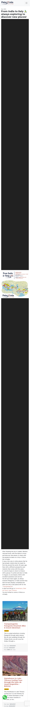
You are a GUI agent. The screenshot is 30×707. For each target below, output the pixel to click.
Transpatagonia (7, 586)
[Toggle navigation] (26, 3)
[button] (3, 284)
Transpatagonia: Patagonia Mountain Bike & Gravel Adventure (15, 626)
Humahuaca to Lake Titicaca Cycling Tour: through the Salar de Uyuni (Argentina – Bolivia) (13, 682)
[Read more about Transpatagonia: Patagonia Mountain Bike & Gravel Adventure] (15, 611)
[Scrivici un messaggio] (5, 697)
